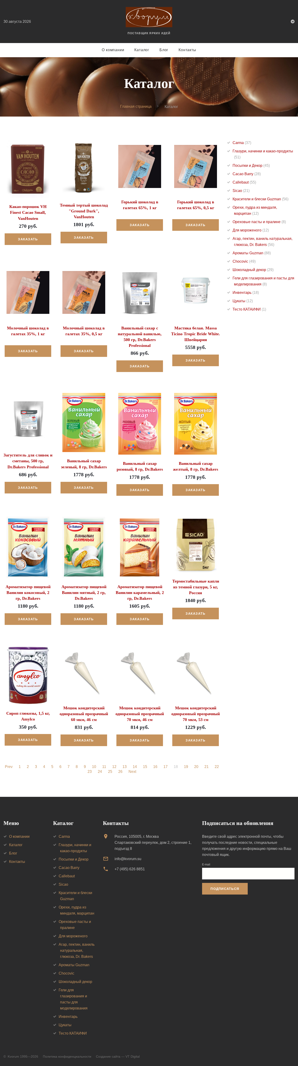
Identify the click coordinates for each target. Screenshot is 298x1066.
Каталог (141, 50)
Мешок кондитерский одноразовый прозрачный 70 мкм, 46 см (139, 714)
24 (100, 772)
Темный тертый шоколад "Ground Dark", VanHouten (84, 211)
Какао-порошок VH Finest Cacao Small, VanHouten (28, 212)
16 (155, 767)
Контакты (187, 50)
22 (217, 767)
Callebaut (244, 182)
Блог (163, 50)
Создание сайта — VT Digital (118, 1056)
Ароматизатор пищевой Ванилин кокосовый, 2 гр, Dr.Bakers (28, 592)
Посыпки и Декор (251, 166)
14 (135, 767)
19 (186, 767)
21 (206, 767)
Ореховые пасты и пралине (259, 222)
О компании (113, 50)
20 (196, 767)
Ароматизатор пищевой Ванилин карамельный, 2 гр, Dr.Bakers (140, 592)
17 (165, 767)
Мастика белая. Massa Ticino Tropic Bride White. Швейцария (195, 334)
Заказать (28, 239)
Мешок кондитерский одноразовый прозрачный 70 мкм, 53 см (195, 714)
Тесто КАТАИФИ (249, 309)
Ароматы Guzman (252, 253)
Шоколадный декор (253, 270)
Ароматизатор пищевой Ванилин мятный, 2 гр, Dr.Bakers (83, 592)
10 (94, 767)
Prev (9, 767)
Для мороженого (251, 230)
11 (104, 767)
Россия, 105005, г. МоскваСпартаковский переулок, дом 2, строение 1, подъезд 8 (153, 843)
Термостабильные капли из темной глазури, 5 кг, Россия (195, 587)
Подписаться (224, 889)
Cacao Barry (247, 174)
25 (110, 772)
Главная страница (136, 106)
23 (90, 772)
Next (132, 772)
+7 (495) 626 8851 (130, 869)
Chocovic (244, 261)
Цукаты (243, 301)
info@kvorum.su (128, 859)
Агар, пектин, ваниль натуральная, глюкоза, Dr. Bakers (77, 950)
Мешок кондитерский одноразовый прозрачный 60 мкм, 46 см (84, 714)
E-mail (206, 864)
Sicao (241, 191)
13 (124, 767)
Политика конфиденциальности (67, 1056)
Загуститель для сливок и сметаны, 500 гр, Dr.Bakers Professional (27, 461)
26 (120, 772)
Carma (242, 143)
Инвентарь (246, 293)
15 (145, 767)
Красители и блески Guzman (260, 199)
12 (114, 767)
